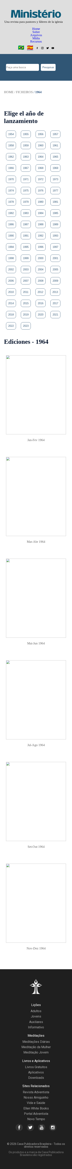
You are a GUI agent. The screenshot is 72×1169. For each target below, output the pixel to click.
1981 (55, 201)
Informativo (36, 1027)
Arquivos (36, 35)
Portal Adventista (36, 1114)
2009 (55, 280)
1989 (55, 224)
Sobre (36, 32)
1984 (40, 213)
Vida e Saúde (36, 1103)
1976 (40, 190)
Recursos (36, 41)
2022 (11, 325)
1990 (11, 235)
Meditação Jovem (36, 1052)
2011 (25, 292)
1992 (40, 235)
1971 (26, 179)
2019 (26, 314)
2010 (11, 292)
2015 (26, 303)
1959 (26, 145)
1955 (26, 134)
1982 (11, 213)
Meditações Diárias (36, 1042)
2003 (26, 269)
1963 (26, 156)
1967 (26, 168)
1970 (11, 179)
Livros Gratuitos (36, 1067)
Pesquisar (48, 67)
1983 (26, 213)
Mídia (36, 38)
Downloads (36, 1078)
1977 (55, 190)
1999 (26, 258)
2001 (55, 258)
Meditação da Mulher (36, 1047)
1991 (26, 235)
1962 (11, 156)
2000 (40, 258)
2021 (55, 314)
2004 (40, 269)
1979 (26, 201)
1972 (40, 179)
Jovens (36, 1016)
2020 (40, 314)
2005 (55, 269)
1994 (11, 246)
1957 (55, 134)
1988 (40, 224)
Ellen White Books (36, 1108)
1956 (40, 134)
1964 (40, 156)
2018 (11, 314)
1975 (26, 190)
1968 (40, 168)
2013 (55, 292)
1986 (11, 224)
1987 (26, 224)
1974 (11, 190)
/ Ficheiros (23, 92)
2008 (40, 280)
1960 (40, 145)
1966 (11, 168)
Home (36, 28)
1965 (55, 156)
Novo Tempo (36, 1119)
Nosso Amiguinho (36, 1097)
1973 (55, 179)
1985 (55, 213)
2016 (40, 303)
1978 (11, 201)
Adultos (36, 1011)
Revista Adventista (36, 1092)
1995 (26, 246)
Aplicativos (36, 1072)
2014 (11, 303)
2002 (11, 269)
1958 (11, 145)
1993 (55, 235)
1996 (40, 246)
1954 (11, 134)
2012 (40, 292)
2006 (11, 280)
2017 (55, 303)
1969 (55, 168)
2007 (26, 280)
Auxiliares (36, 1022)
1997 (55, 246)
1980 (40, 201)
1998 (11, 258)
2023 (26, 325)
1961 (55, 145)
